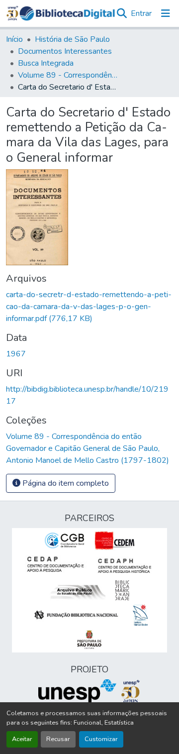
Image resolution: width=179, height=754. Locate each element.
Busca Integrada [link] (46, 63)
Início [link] (14, 39)
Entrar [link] (141, 13)
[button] (67, 13)
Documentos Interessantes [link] (65, 51)
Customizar (101, 739)
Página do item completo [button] (64, 483)
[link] (89, 306)
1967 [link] (16, 353)
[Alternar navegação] (165, 13)
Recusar (58, 739)
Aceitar (22, 739)
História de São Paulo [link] (72, 39)
